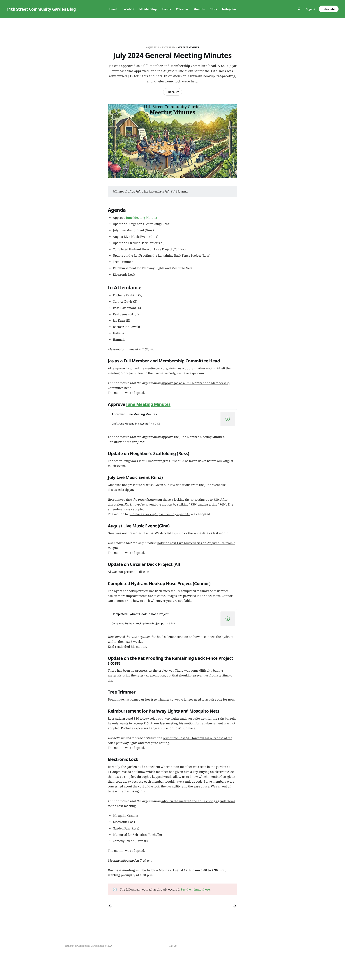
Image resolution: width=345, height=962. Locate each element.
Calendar (182, 9)
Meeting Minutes (188, 47)
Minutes (199, 9)
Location (128, 9)
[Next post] (235, 906)
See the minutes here (195, 889)
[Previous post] (110, 906)
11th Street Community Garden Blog (41, 9)
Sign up (173, 945)
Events (166, 9)
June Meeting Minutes (142, 217)
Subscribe (328, 9)
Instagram (229, 9)
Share (171, 92)
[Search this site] (299, 9)
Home (113, 9)
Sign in (310, 9)
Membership (148, 9)
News (213, 9)
